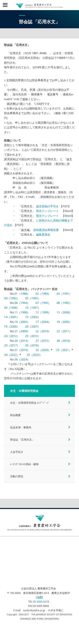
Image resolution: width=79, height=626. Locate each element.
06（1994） (22, 303)
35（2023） (34, 355)
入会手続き (16, 452)
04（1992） (11, 298)
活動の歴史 (16, 476)
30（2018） (33, 345)
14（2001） (11, 317)
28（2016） (64, 341)
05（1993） (33, 298)
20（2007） (33, 326)
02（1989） (43, 293)
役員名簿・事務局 (20, 427)
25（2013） (33, 336)
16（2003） (22, 322)
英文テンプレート (47, 216)
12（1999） (43, 312)
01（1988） (22, 293)
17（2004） (43, 322)
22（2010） (43, 331)
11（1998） (22, 312)
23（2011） (64, 331)
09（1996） (11, 308)
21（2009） (22, 331)
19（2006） (11, 326)
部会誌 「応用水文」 (22, 439)
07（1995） (43, 303)
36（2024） (22, 359)
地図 (39, 597)
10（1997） (33, 308)
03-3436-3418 (41, 601)
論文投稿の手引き (47, 206)
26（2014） (22, 341)
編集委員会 (43, 234)
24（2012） (11, 336)
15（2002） (33, 317)
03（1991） (64, 293)
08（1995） (64, 303)
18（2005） (64, 322)
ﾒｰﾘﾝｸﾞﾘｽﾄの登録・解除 (24, 464)
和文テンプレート (47, 211)
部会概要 (15, 415)
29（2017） (11, 345)
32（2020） (43, 350)
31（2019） (22, 350)
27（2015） (43, 341)
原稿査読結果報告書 (46, 230)
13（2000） (64, 312)
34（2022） (11, 355)
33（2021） (64, 350)
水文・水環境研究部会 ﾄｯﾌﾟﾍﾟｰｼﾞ (30, 403)
